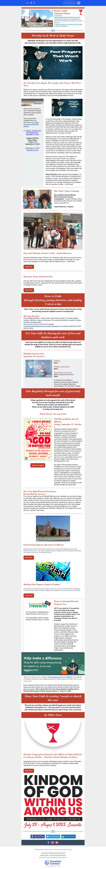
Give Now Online (38, 465)
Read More (29, 267)
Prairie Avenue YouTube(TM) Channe (31, 124)
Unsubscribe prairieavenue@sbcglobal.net (53, 853)
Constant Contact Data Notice (57, 855)
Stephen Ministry (60, 24)
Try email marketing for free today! (53, 866)
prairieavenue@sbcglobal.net (51, 857)
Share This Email (39, 836)
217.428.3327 (58, 15)
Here (46, 614)
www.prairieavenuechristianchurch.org (67, 17)
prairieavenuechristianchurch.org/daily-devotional (41, 326)
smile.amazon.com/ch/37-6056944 (60, 677)
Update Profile (44, 855)
